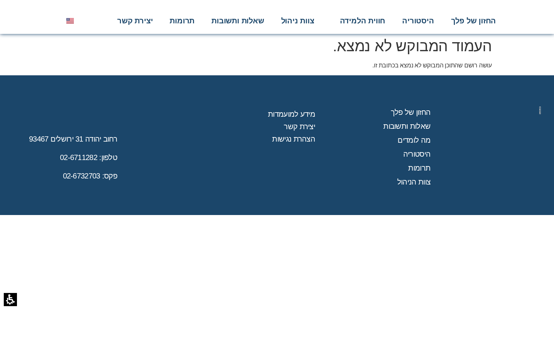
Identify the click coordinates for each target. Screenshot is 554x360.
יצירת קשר (299, 126)
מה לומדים (414, 140)
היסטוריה (416, 154)
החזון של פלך (410, 112)
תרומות (419, 168)
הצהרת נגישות (293, 139)
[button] (363, 20)
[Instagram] (29, 20)
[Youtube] (40, 20)
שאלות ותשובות (406, 126)
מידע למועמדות (291, 114)
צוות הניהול (413, 182)
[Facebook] (51, 20)
